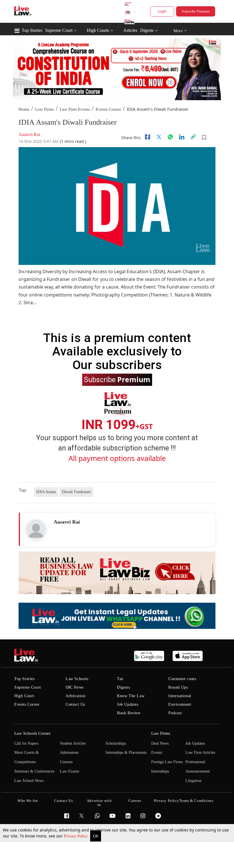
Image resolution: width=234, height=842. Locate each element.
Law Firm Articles (200, 752)
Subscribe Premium (195, 11)
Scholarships (116, 743)
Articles (130, 30)
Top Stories (32, 30)
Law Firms (44, 109)
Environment (179, 704)
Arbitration (76, 696)
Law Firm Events (75, 109)
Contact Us (75, 704)
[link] (193, 136)
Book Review (129, 713)
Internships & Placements (126, 752)
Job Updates (127, 704)
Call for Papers (26, 743)
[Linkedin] (181, 136)
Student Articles (73, 743)
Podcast (175, 713)
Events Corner (108, 109)
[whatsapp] (170, 136)
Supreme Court (58, 30)
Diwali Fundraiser (76, 492)
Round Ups (178, 687)
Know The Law (130, 696)
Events (156, 752)
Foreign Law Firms (167, 762)
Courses (66, 762)
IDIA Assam (46, 492)
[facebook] (147, 136)
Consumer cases (182, 679)
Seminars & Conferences (34, 771)
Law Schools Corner (32, 733)
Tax (120, 679)
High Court (24, 696)
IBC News (75, 687)
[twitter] (159, 136)
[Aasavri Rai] (36, 530)
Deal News (160, 743)
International (179, 696)
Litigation (193, 781)
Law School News (29, 781)
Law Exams (69, 771)
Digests (147, 30)
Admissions (69, 752)
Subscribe (117, 379)
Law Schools (77, 679)
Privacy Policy (76, 836)
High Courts (98, 30)
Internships (160, 771)
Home (24, 109)
